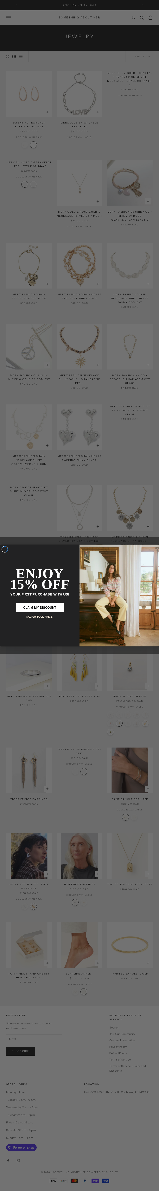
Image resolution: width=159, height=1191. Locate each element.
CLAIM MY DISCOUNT (39, 607)
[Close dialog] (5, 549)
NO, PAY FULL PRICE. (39, 616)
